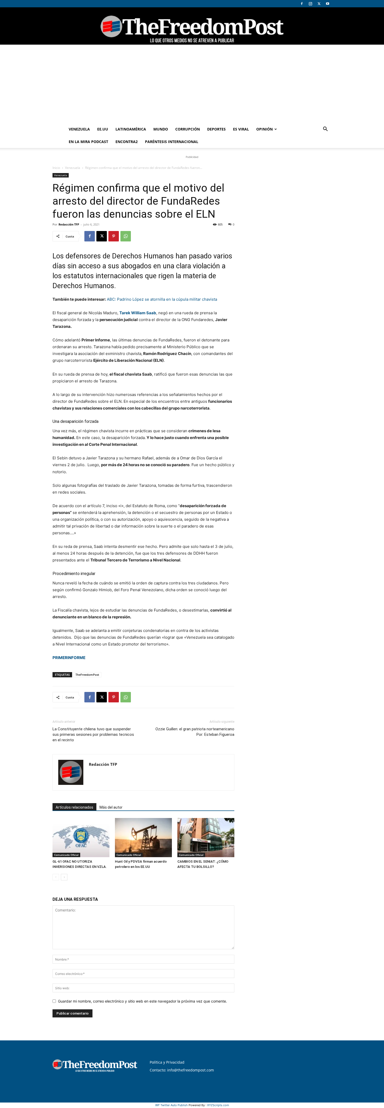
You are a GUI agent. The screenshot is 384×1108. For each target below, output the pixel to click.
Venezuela (79, 129)
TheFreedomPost (87, 675)
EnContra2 (126, 141)
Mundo (160, 129)
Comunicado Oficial (66, 855)
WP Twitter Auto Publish (171, 1105)
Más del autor (111, 807)
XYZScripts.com (218, 1105)
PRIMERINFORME (69, 657)
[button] (325, 129)
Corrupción (187, 129)
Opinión (264, 129)
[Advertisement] (192, 83)
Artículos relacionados (74, 807)
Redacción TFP (69, 224)
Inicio (56, 167)
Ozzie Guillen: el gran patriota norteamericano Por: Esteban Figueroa (194, 732)
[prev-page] (56, 877)
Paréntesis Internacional (171, 141)
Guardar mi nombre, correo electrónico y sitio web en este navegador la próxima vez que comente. (142, 1001)
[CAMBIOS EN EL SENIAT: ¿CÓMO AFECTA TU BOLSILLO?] (205, 837)
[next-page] (64, 877)
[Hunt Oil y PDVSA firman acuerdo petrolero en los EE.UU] (143, 837)
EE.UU (102, 129)
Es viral (241, 129)
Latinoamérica (130, 129)
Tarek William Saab (137, 312)
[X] (319, 3)
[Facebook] (302, 3)
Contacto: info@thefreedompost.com (182, 1070)
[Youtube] (327, 3)
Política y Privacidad (167, 1062)
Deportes (216, 129)
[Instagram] (310, 3)
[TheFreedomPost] (192, 26)
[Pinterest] (113, 236)
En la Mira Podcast (88, 141)
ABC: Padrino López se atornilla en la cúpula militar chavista (162, 299)
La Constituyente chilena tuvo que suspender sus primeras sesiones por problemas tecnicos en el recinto (93, 734)
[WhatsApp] (125, 236)
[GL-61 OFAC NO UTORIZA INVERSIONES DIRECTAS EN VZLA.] (81, 837)
